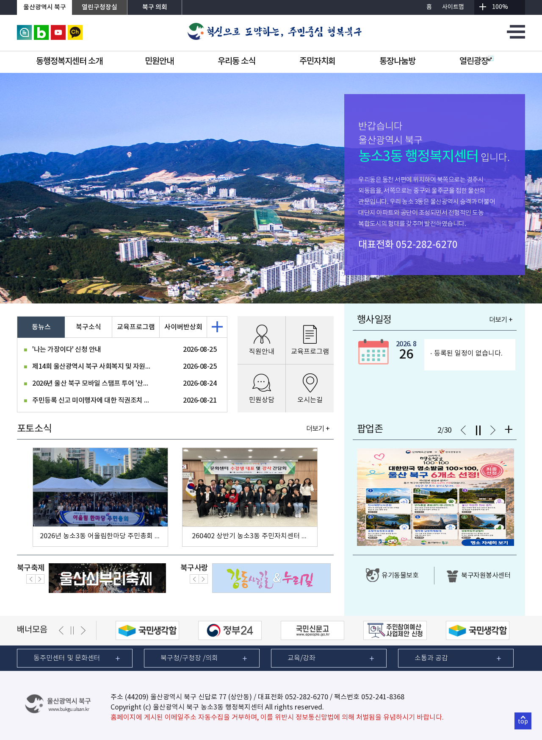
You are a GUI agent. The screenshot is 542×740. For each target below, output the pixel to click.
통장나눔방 (397, 61)
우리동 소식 (236, 61)
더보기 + (317, 429)
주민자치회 (317, 61)
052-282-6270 (427, 244)
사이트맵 (453, 7)
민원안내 (159, 61)
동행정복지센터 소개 (69, 61)
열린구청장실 (99, 7)
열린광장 (473, 61)
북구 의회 (154, 7)
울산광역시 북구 (44, 7)
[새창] (24, 29)
